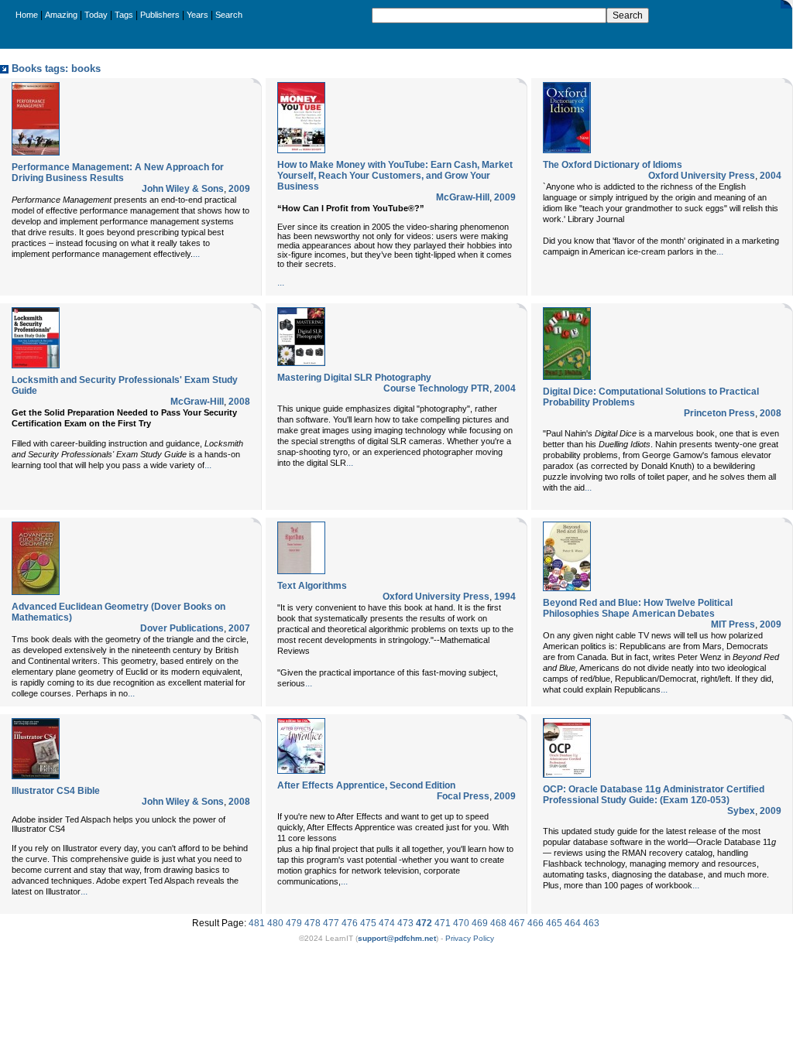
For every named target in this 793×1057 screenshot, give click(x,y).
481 (257, 923)
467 (517, 923)
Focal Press (463, 796)
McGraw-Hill (462, 197)
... (196, 253)
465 (554, 923)
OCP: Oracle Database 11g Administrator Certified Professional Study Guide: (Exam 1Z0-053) (653, 795)
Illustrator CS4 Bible (56, 790)
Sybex (741, 811)
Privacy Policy (469, 938)
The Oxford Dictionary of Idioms (612, 164)
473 (405, 923)
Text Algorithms (312, 585)
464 (573, 923)
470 (461, 923)
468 (498, 923)
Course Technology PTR (436, 388)
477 (331, 923)
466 (535, 923)
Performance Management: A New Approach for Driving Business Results (118, 172)
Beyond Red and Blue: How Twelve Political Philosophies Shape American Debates (638, 608)
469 (480, 923)
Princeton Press (719, 413)
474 (387, 923)
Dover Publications (182, 628)
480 (275, 923)
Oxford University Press (701, 175)
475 (368, 923)
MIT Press (733, 624)
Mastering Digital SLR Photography (354, 377)
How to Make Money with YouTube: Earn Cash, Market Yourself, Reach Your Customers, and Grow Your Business (395, 175)
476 (350, 923)
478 (312, 923)
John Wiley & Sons (183, 188)
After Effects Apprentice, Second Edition (366, 785)
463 (591, 923)
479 (294, 923)
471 (442, 923)
